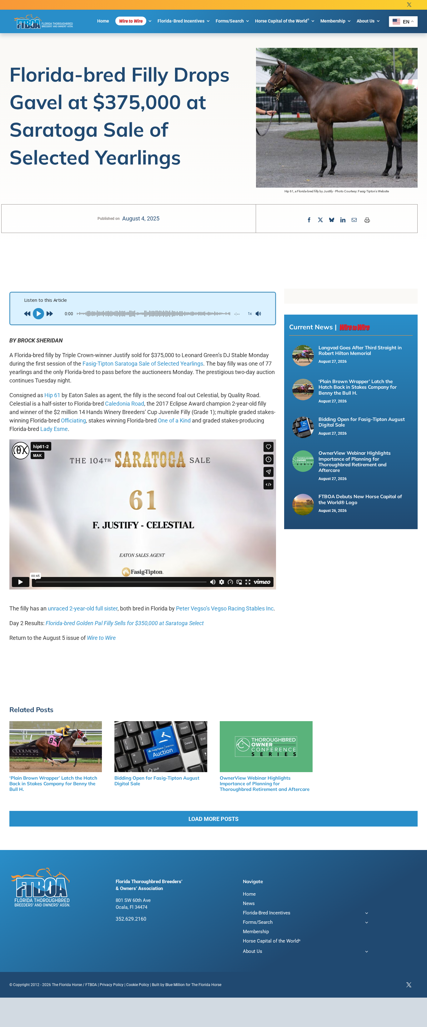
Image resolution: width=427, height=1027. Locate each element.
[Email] (354, 220)
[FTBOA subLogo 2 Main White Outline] (43, 14)
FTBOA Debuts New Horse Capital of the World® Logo (360, 499)
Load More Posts (213, 819)
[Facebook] (309, 220)
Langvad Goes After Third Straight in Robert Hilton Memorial (360, 350)
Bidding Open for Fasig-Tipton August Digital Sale (362, 422)
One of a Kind (174, 420)
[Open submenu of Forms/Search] (365, 923)
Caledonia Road (124, 403)
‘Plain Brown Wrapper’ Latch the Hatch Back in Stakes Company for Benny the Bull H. (358, 387)
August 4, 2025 (140, 218)
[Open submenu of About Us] (365, 952)
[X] (320, 220)
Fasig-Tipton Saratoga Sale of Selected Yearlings (143, 363)
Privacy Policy (111, 985)
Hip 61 (52, 395)
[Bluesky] (331, 220)
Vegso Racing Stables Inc (242, 608)
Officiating (73, 420)
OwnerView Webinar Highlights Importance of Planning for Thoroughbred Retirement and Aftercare (355, 461)
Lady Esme (54, 429)
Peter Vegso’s (193, 608)
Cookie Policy (137, 985)
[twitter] (409, 5)
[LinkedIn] (343, 220)
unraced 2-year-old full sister (83, 608)
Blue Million (175, 985)
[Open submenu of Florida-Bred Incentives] (365, 913)
